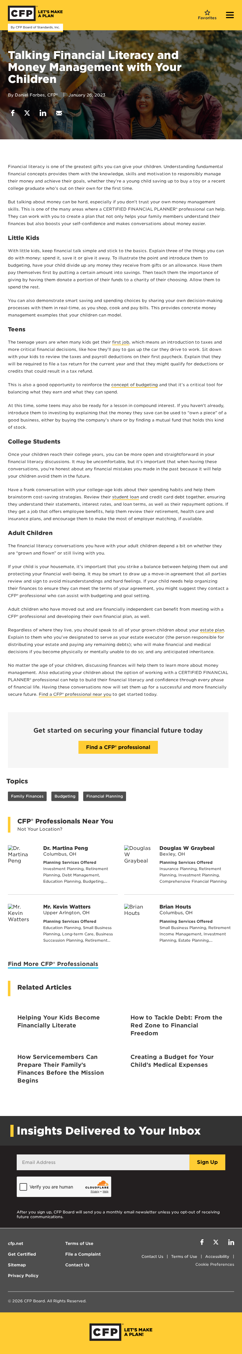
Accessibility (217, 1256)
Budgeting (65, 796)
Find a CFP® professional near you (75, 694)
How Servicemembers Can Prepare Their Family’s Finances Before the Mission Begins (60, 1069)
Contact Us (152, 1256)
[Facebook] (202, 1243)
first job (120, 342)
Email (59, 113)
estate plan (212, 630)
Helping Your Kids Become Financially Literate (58, 1021)
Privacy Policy (23, 1275)
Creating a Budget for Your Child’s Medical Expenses (172, 1061)
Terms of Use (184, 1256)
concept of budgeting (134, 384)
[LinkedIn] (231, 1243)
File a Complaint (83, 1254)
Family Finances (27, 796)
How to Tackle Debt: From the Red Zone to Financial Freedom (176, 1025)
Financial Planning (104, 796)
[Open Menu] (230, 15)
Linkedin (43, 113)
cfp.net (15, 1243)
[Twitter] (216, 1243)
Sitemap (17, 1265)
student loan (125, 497)
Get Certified (22, 1254)
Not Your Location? (39, 829)
